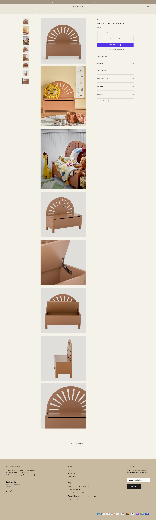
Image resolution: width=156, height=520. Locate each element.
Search (140, 7)
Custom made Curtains (46, 11)
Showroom (114, 11)
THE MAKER (101, 70)
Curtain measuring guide (97, 11)
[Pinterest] (108, 101)
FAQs (70, 483)
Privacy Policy (73, 499)
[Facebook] (103, 101)
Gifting (100, 86)
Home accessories (65, 11)
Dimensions (102, 63)
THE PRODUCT (102, 56)
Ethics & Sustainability (76, 493)
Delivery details (103, 78)
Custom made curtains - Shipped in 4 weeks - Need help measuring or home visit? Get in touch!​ (37, 2)
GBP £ (6, 7)
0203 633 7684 (12, 487)
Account (132, 7)
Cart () (148, 7)
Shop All (30, 11)
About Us (71, 473)
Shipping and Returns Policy (78, 486)
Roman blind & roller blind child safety (82, 496)
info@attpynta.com (13, 484)
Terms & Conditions (75, 490)
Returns (100, 94)
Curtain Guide (73, 480)
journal (126, 11)
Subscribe (134, 486)
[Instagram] (11, 491)
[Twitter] (105, 101)
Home (70, 470)
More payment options (115, 49)
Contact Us (72, 477)
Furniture (80, 11)
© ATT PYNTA (11, 514)
